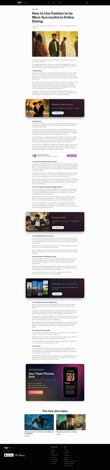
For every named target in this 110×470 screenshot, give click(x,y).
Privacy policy (54, 459)
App (48, 2)
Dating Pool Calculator (69, 463)
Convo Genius (54, 457)
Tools (54, 2)
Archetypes (27, 436)
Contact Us (53, 463)
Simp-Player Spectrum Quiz (70, 461)
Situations (58, 434)
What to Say (66, 455)
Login (52, 449)
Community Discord (68, 465)
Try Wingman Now (36, 392)
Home (33, 9)
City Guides (66, 451)
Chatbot (53, 453)
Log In (86, 2)
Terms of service (54, 461)
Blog (37, 9)
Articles (59, 2)
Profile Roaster (54, 455)
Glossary (66, 457)
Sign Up (52, 451)
